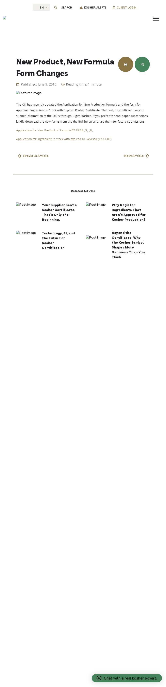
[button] (127, 678)
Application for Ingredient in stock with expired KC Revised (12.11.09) (63, 139)
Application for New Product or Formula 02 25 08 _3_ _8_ (54, 130)
